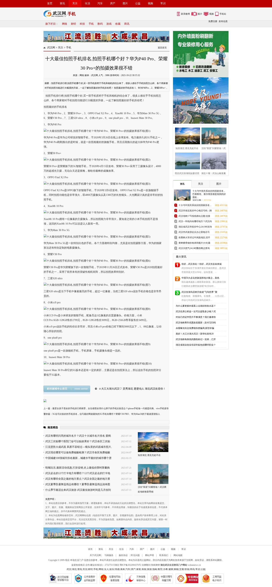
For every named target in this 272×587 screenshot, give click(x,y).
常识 (163, 3)
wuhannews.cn (194, 565)
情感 (117, 569)
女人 (106, 569)
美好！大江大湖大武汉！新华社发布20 (195, 333)
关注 (75, 3)
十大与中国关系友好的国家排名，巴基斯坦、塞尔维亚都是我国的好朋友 (195, 206)
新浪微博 (185, 14)
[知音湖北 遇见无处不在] (153, 442)
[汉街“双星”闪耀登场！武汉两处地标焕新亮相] (153, 474)
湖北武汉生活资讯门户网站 (173, 565)
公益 (137, 3)
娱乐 (112, 569)
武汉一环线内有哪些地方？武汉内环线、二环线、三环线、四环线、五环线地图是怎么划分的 (195, 222)
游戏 (109, 23)
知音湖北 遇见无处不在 (149, 455)
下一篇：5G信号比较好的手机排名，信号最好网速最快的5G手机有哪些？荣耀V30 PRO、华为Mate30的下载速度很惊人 (101, 414)
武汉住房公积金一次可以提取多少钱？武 (196, 311)
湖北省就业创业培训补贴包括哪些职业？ (196, 345)
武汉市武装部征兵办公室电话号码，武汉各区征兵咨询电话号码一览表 (195, 233)
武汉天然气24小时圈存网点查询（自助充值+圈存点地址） (194, 249)
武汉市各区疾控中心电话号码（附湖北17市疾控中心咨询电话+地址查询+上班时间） (195, 211)
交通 (181, 569)
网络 (64, 23)
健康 (171, 569)
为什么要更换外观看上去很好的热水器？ (196, 306)
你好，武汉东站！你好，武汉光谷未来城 (201, 264)
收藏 (117, 23)
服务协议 (123, 555)
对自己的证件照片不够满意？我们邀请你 (196, 317)
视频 (150, 3)
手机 (91, 23)
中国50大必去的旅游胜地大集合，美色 (200, 278)
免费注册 (212, 21)
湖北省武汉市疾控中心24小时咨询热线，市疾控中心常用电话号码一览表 (195, 227)
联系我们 (163, 555)
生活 (87, 3)
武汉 (69, 569)
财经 (73, 23)
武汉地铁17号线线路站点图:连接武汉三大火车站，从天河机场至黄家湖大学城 (195, 217)
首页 (49, 3)
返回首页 (162, 47)
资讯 (62, 3)
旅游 (149, 569)
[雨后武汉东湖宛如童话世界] (186, 160)
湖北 (117, 565)
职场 (187, 569)
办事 (165, 569)
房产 (112, 3)
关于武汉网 (95, 555)
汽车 (100, 3)
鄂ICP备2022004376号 (130, 565)
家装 (138, 569)
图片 (125, 3)
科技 (82, 23)
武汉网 (51, 47)
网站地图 (178, 555)
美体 (122, 569)
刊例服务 (109, 555)
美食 (144, 569)
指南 (154, 569)
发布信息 (223, 21)
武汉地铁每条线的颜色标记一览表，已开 (196, 339)
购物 (176, 569)
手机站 (222, 14)
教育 (160, 569)
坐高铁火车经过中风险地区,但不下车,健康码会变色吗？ (194, 238)
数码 (100, 23)
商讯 (126, 23)
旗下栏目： (51, 23)
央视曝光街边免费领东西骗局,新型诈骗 (195, 328)
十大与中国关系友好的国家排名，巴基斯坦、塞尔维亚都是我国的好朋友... (209, 194)
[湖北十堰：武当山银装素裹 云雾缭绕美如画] (213, 160)
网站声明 (149, 555)
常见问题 (135, 555)
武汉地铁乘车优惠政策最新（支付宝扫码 (196, 322)
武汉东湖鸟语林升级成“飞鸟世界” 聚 (199, 292)
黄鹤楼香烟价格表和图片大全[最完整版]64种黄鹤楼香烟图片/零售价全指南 (195, 243)
